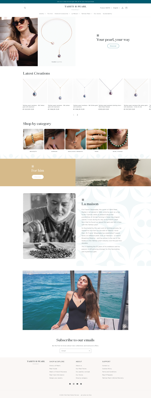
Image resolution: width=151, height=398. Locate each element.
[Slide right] (77, 115)
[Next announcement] (127, 1)
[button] (25, 8)
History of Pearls (54, 365)
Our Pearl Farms (81, 368)
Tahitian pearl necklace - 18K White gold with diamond (85, 106)
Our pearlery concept (83, 371)
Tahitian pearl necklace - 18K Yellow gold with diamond (33, 106)
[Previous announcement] (24, 1)
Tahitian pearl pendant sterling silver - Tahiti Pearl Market (110, 106)
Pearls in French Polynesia (58, 371)
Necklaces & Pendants (75, 151)
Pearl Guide (53, 368)
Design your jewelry (55, 378)
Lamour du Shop (87, 395)
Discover (113, 46)
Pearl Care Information (56, 375)
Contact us (105, 365)
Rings (96, 151)
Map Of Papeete (107, 375)
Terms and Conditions (109, 371)
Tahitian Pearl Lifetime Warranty (113, 378)
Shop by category (81, 378)
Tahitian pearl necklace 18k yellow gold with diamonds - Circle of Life (136, 106)
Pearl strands (118, 151)
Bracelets (33, 151)
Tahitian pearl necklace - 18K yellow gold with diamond (59, 106)
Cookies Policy (107, 368)
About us (79, 365)
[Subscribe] (89, 351)
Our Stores (79, 375)
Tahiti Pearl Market (69, 395)
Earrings (54, 151)
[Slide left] (74, 115)
